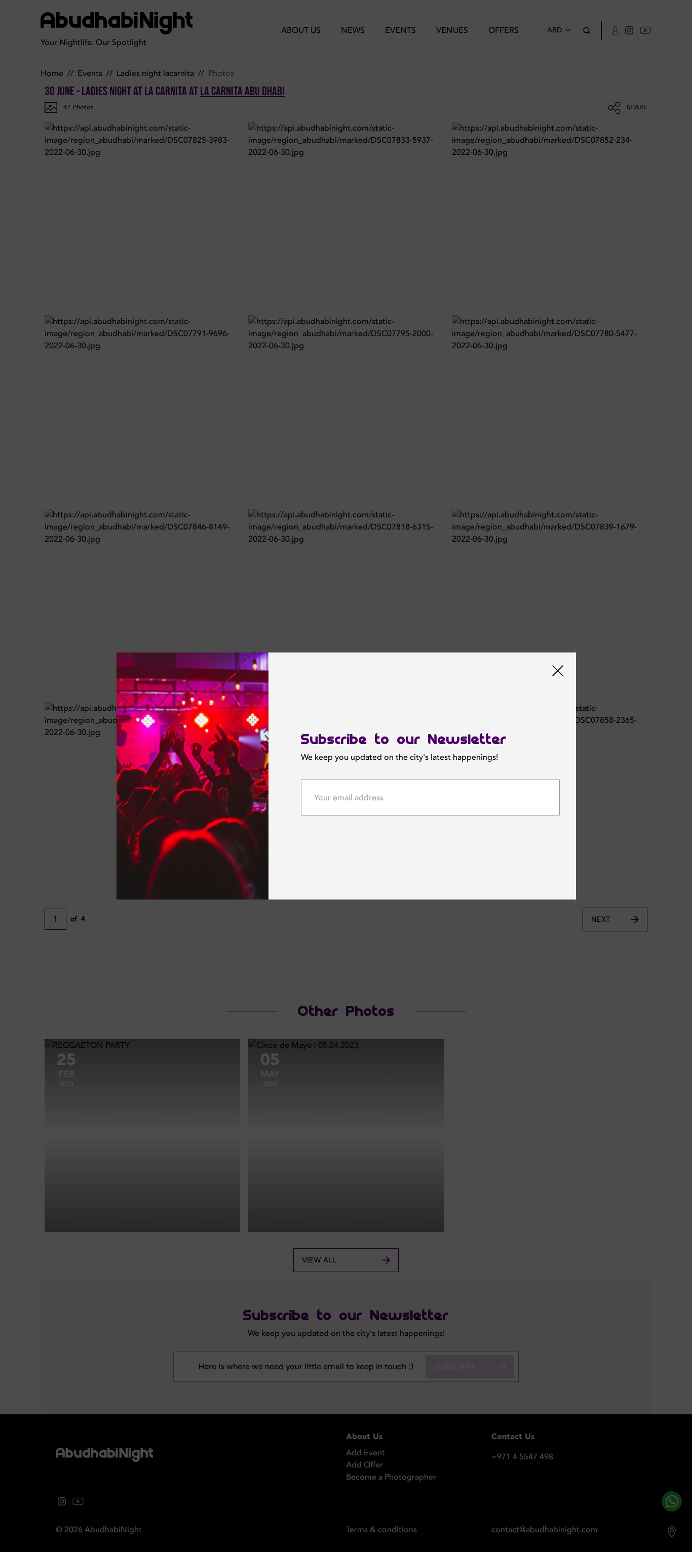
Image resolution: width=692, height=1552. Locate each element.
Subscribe (455, 1366)
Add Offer (364, 1465)
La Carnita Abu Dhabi (242, 91)
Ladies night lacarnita (155, 73)
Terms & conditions (381, 1529)
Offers (503, 30)
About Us (301, 30)
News (353, 30)
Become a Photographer (391, 1477)
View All (319, 1260)
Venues (452, 30)
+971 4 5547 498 (522, 1456)
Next (600, 919)
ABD (554, 30)
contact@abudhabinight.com (544, 1529)
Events (400, 30)
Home (52, 73)
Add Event (365, 1452)
